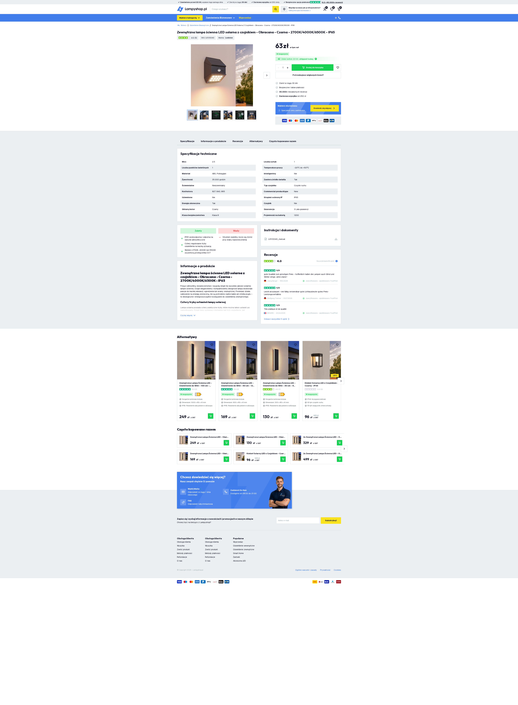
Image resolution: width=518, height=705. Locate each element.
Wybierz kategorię (188, 18)
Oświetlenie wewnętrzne (199, 25)
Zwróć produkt (183, 549)
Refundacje (182, 557)
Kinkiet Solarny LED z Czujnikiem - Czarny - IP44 (321, 384)
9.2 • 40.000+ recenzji (332, 2)
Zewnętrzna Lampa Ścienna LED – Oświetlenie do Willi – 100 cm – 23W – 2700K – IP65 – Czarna (195, 384)
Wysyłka (180, 545)
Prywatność (325, 570)
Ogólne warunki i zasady (306, 570)
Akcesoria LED (239, 561)
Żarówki (236, 557)
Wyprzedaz (245, 17)
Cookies (337, 570)
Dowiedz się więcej (322, 108)
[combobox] (241, 9)
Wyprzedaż (238, 542)
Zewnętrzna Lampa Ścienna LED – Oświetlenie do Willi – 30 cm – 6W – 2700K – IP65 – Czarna (279, 384)
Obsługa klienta (184, 542)
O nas (179, 561)
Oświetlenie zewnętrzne (243, 549)
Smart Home (238, 553)
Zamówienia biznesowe (219, 17)
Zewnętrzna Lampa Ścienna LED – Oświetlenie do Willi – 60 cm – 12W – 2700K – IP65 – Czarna (238, 384)
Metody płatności (184, 553)
